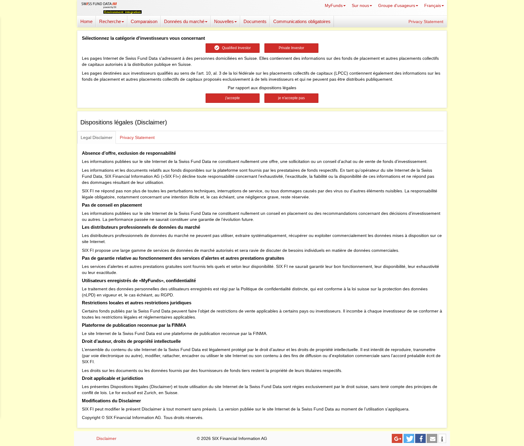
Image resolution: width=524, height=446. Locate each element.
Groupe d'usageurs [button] (396, 5)
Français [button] (432, 5)
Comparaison (144, 21)
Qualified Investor (235, 48)
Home (86, 21)
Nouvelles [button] (224, 21)
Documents (255, 21)
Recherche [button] (110, 21)
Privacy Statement (425, 21)
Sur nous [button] (360, 5)
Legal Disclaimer (97, 137)
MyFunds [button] (334, 5)
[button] (397, 438)
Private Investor (291, 48)
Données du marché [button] (184, 21)
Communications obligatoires (302, 21)
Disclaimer (106, 438)
